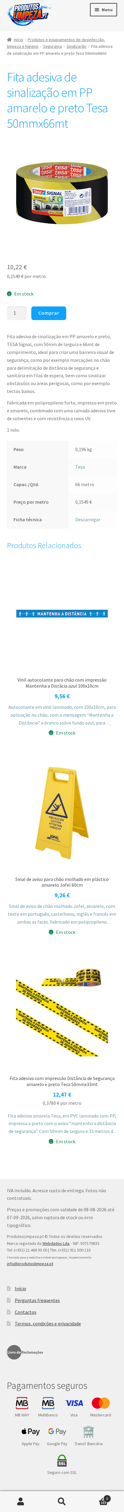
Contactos (25, 1312)
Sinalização (76, 46)
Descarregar (87, 519)
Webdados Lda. (56, 1243)
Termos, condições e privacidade (48, 1324)
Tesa (80, 467)
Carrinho (95, 1496)
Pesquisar (61, 1501)
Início (18, 39)
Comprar (48, 313)
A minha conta (20, 1501)
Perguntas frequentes (37, 1300)
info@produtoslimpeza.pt (30, 1263)
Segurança (52, 46)
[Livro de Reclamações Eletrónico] (25, 1352)
